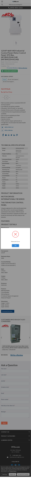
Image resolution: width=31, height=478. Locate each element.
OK (15, 245)
